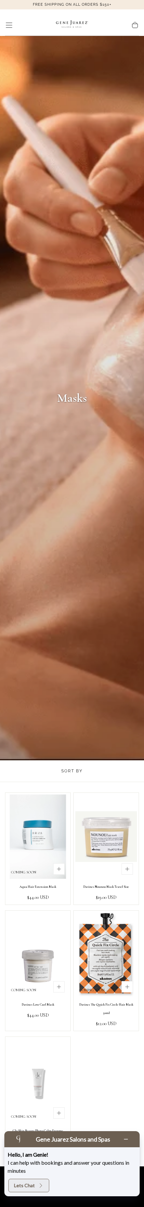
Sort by (72, 771)
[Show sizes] (59, 869)
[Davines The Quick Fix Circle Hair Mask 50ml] (106, 954)
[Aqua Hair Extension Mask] (38, 836)
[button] (9, 25)
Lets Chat (24, 1185)
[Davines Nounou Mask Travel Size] (106, 836)
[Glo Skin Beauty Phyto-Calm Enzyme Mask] (38, 1081)
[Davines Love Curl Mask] (38, 954)
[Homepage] (72, 25)
